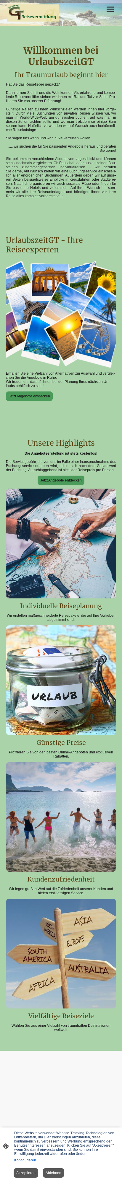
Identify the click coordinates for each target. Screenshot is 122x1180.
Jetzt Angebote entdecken (29, 396)
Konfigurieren (25, 1160)
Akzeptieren (26, 1173)
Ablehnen (53, 1173)
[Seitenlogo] (33, 13)
